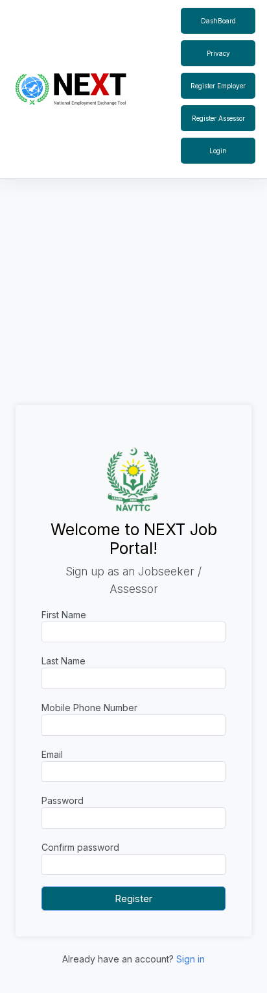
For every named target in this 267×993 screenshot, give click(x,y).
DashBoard (218, 21)
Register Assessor (218, 118)
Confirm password (80, 847)
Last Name (63, 660)
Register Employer (218, 86)
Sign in (190, 958)
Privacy (218, 53)
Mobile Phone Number (89, 707)
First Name (63, 614)
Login (218, 151)
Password (62, 800)
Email (52, 754)
